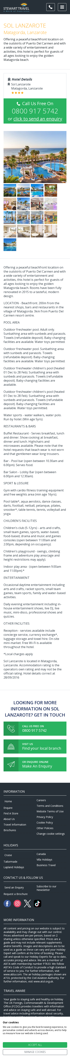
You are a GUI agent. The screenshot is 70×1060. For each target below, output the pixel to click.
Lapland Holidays (14, 867)
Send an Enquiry (14, 887)
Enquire (8, 808)
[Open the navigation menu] (62, 7)
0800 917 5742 (34, 730)
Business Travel (46, 865)
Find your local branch (41, 748)
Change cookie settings (51, 833)
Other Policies (45, 828)
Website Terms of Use (50, 811)
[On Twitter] (28, 906)
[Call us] (50, 7)
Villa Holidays (44, 859)
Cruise (8, 855)
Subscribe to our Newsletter (46, 888)
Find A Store (11, 813)
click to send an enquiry (37, 119)
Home (8, 801)
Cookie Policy (45, 822)
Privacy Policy (45, 817)
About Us (9, 819)
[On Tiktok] (37, 906)
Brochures (10, 830)
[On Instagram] (18, 906)
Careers (41, 800)
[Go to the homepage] (16, 10)
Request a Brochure (16, 894)
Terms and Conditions (50, 806)
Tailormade (10, 861)
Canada (41, 854)
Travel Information (15, 824)
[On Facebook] (8, 906)
